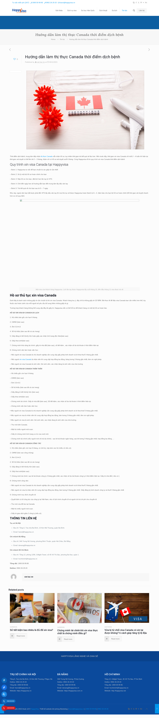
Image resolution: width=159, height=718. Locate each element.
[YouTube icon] (143, 3)
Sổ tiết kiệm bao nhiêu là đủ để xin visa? (31, 630)
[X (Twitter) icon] (138, 3)
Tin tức (62, 39)
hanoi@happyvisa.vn (67, 3)
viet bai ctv (41, 62)
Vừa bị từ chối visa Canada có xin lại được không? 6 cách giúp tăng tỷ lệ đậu (126, 631)
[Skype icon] (134, 3)
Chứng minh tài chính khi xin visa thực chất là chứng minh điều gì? (77, 632)
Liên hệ (141, 10)
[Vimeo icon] (141, 3)
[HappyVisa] (19, 10)
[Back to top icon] (146, 708)
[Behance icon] (146, 3)
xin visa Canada (25, 359)
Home (53, 39)
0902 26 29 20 (51, 3)
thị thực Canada (46, 156)
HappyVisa (35, 709)
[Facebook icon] (136, 3)
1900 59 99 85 (37, 3)
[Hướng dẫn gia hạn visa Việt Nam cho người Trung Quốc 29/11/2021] (157, 708)
